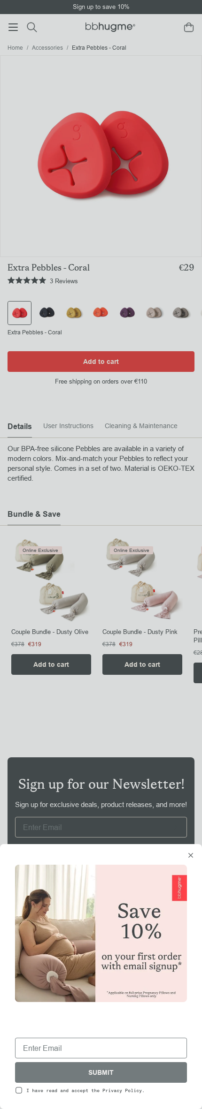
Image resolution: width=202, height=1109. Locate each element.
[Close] (190, 856)
